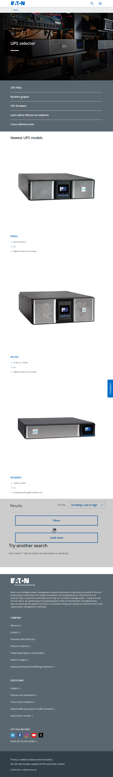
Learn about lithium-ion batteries (29, 115)
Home (15, 10)
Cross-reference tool (22, 124)
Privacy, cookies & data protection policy (31, 759)
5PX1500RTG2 (15, 477)
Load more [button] (56, 537)
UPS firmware (18, 105)
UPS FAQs (16, 87)
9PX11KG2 (14, 357)
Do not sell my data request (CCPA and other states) (37, 763)
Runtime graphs (19, 96)
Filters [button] (56, 520)
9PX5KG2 (14, 236)
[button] (110, 388)
